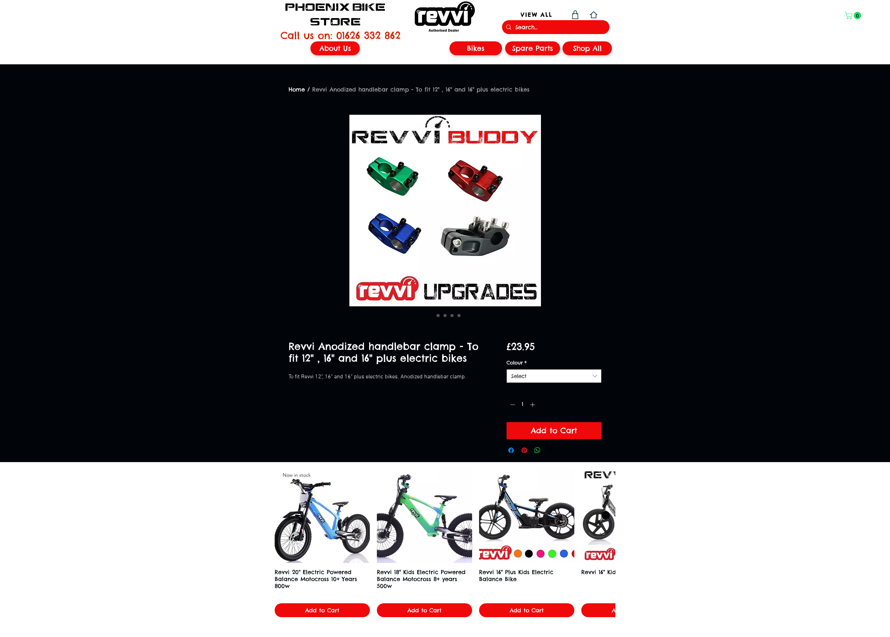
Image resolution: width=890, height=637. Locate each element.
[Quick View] (424, 515)
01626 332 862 (368, 35)
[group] (445, 542)
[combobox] (554, 376)
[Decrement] (512, 404)
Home (297, 89)
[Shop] (575, 15)
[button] (854, 15)
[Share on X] (551, 450)
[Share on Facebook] (511, 450)
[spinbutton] (522, 404)
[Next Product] (605, 515)
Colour (517, 363)
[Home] (593, 15)
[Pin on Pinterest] (524, 450)
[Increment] (533, 404)
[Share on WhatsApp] (537, 450)
